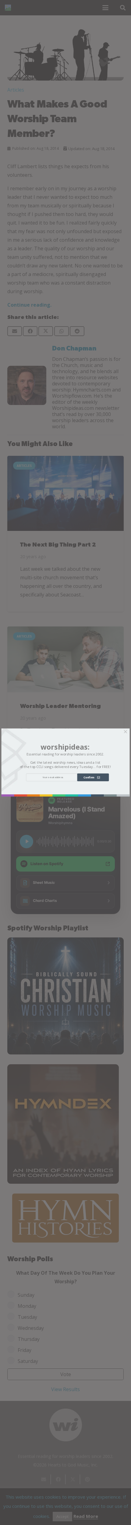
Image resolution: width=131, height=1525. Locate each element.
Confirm (90, 777)
